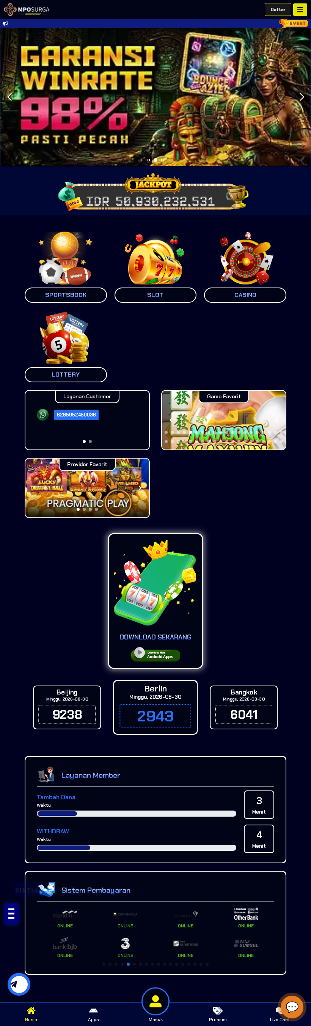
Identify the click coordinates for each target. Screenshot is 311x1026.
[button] (302, 97)
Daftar (278, 9)
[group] (224, 420)
